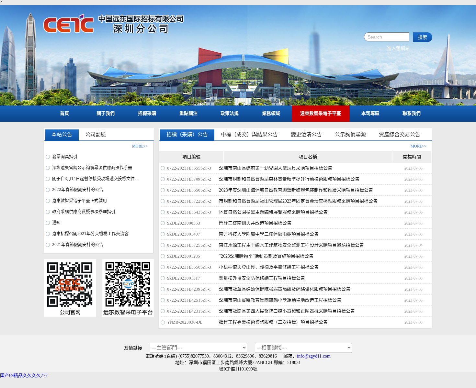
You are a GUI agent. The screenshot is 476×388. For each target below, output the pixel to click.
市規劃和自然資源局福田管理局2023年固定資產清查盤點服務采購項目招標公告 (298, 201)
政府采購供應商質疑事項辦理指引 (83, 211)
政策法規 (230, 113)
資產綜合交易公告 (399, 134)
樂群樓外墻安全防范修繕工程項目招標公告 (262, 278)
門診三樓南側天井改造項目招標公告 (255, 223)
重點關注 (188, 113)
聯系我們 (411, 113)
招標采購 (147, 113)
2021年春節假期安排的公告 (77, 244)
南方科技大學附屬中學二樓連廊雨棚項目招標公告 (269, 234)
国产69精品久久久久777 (24, 375)
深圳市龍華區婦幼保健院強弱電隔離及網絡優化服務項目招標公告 (284, 289)
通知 (56, 222)
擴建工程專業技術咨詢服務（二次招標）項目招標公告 (273, 322)
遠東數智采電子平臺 (320, 113)
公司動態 (95, 134)
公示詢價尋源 (350, 134)
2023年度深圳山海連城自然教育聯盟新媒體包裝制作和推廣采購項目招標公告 (296, 190)
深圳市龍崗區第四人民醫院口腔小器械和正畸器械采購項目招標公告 (287, 311)
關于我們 (105, 113)
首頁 (64, 113)
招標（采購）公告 (187, 134)
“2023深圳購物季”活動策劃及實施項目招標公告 (266, 256)
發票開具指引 (64, 156)
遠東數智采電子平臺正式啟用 (79, 200)
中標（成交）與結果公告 (249, 134)
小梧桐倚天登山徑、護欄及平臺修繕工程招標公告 (269, 267)
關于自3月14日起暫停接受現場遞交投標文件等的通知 (102, 178)
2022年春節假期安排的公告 (77, 189)
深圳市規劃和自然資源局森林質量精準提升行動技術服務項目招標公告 (289, 179)
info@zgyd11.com (314, 356)
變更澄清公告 (306, 134)
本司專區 (370, 113)
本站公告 (61, 134)
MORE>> (418, 146)
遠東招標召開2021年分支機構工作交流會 (90, 233)
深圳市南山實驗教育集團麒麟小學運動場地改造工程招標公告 (280, 300)
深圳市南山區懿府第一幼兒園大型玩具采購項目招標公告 (275, 168)
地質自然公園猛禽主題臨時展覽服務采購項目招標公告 (273, 212)
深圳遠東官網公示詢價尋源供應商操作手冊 (92, 167)
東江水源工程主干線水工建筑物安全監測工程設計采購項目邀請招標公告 (291, 245)
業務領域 (271, 113)
